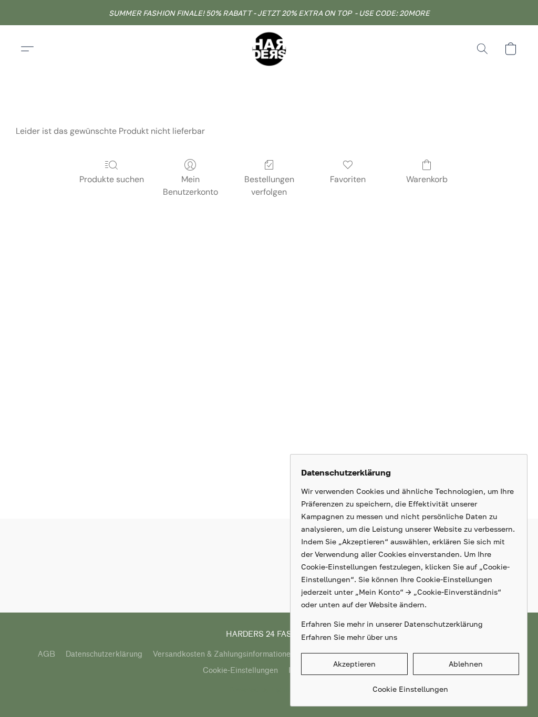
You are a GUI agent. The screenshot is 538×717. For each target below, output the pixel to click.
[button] (269, 48)
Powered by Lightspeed (269, 689)
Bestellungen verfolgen (269, 185)
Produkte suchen (111, 179)
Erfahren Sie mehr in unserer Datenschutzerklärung (392, 623)
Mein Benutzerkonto (190, 185)
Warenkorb (427, 179)
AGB (46, 654)
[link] (410, 685)
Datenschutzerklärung (104, 654)
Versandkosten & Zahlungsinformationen (224, 654)
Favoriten (348, 179)
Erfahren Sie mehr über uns (349, 636)
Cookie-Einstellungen (240, 670)
